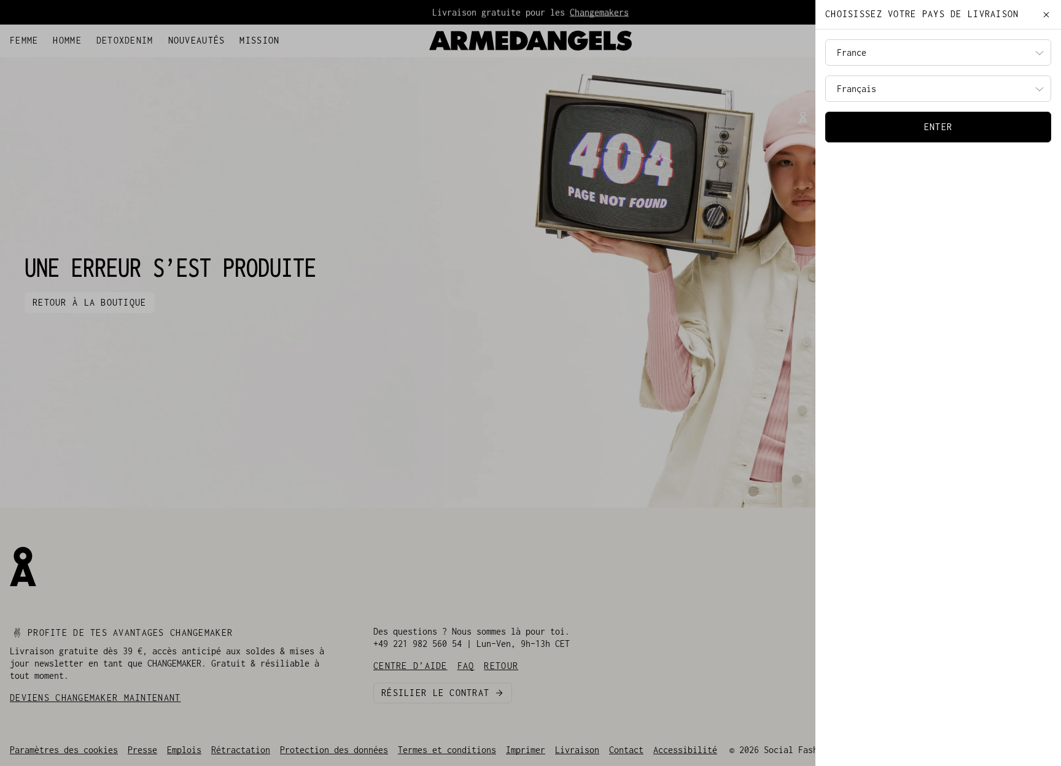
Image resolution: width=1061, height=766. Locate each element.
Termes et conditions (447, 750)
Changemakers (599, 12)
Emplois (184, 750)
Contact (626, 750)
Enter (938, 127)
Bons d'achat (132, 38)
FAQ (88, 38)
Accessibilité (685, 750)
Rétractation (240, 750)
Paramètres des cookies (64, 750)
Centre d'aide (42, 38)
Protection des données (334, 750)
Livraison (577, 750)
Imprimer (525, 750)
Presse (142, 750)
